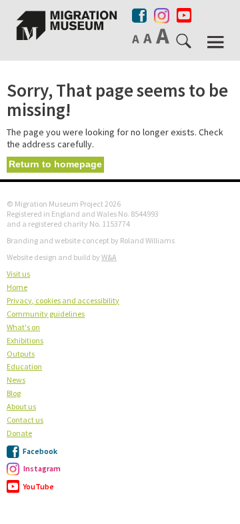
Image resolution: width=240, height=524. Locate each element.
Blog (14, 393)
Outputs (21, 354)
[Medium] (148, 38)
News (16, 380)
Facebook (39, 451)
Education (24, 366)
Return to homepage (55, 164)
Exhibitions (25, 340)
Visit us (18, 274)
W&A (109, 257)
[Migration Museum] (67, 25)
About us (21, 406)
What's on (23, 327)
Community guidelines (46, 314)
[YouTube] (184, 15)
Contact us (25, 420)
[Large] (163, 36)
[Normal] (136, 38)
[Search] (184, 43)
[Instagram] (161, 13)
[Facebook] (140, 15)
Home (17, 287)
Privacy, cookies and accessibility (63, 300)
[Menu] (217, 42)
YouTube (38, 486)
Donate (19, 433)
